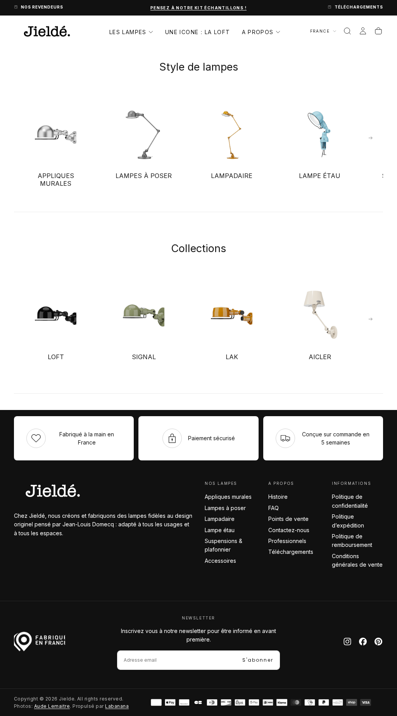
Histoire (278, 496)
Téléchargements (290, 551)
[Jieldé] (52, 490)
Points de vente (288, 518)
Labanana (117, 706)
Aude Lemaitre (52, 706)
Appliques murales (228, 496)
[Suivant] (370, 138)
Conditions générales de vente (357, 560)
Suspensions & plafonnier (223, 545)
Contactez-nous (288, 530)
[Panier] (378, 31)
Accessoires (220, 560)
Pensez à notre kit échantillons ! (198, 7)
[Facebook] (363, 641)
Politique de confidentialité (350, 500)
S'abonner (257, 660)
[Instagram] (347, 641)
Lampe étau (220, 530)
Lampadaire (220, 518)
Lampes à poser (225, 508)
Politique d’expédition (348, 520)
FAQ (273, 508)
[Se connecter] (363, 31)
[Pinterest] (378, 641)
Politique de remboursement (352, 540)
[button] (347, 31)
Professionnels (287, 541)
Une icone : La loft (197, 32)
